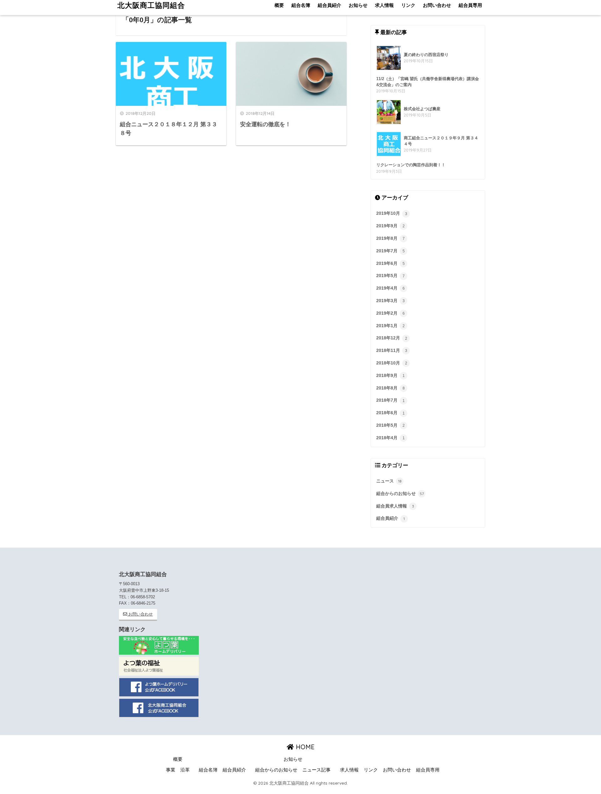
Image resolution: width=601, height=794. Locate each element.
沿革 (185, 769)
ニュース (389, 480)
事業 (170, 769)
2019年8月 (390, 238)
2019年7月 (390, 250)
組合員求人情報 (395, 505)
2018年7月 (390, 400)
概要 (177, 759)
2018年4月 (390, 437)
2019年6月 (390, 263)
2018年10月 (391, 362)
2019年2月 (390, 313)
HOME (304, 747)
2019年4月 (390, 288)
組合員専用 (427, 769)
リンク (371, 769)
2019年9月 (390, 225)
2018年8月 (390, 387)
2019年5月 (390, 275)
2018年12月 (391, 337)
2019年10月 (391, 213)
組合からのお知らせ (400, 493)
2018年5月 (390, 425)
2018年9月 (390, 375)
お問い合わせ (140, 614)
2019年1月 (390, 325)
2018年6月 (390, 412)
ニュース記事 (316, 769)
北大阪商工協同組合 (151, 5)
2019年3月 (390, 300)
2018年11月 (391, 350)
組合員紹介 (390, 518)
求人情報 (349, 769)
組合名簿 (208, 769)
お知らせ (293, 759)
